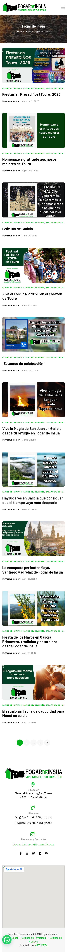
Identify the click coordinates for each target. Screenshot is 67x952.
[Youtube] (46, 853)
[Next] (47, 743)
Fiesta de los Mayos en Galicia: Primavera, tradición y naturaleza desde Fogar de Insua (29, 641)
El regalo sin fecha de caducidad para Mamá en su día (33, 713)
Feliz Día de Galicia (17, 228)
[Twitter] (33, 853)
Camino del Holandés (33, 88)
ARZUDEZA (41, 945)
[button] (7, 939)
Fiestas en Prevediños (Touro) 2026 (31, 94)
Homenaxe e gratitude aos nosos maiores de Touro (29, 161)
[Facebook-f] (21, 853)
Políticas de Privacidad (33, 937)
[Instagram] (27, 853)
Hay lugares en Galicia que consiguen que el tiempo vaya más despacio (33, 500)
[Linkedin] (40, 853)
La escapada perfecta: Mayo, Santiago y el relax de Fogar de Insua (32, 569)
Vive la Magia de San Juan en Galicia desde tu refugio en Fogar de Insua (32, 430)
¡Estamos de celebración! (23, 363)
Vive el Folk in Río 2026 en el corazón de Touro (32, 296)
